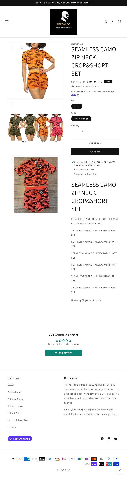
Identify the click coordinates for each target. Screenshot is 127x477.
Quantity (75, 125)
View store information (85, 173)
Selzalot (66, 470)
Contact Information (18, 420)
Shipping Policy (15, 399)
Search (11, 384)
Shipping (75, 86)
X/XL (76, 106)
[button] (6, 21)
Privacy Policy (14, 392)
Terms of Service (16, 406)
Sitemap (12, 426)
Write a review (63, 352)
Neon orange (81, 118)
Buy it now (95, 151)
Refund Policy (15, 413)
